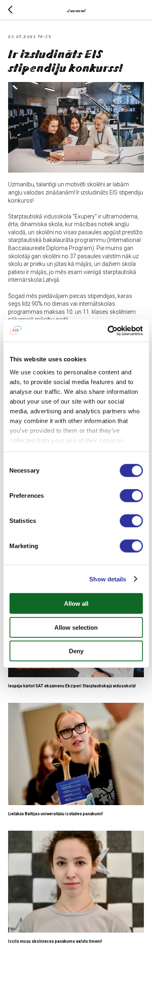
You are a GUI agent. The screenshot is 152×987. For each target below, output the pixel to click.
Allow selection (76, 627)
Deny (76, 651)
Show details (107, 578)
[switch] (131, 495)
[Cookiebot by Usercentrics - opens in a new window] (108, 330)
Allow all (76, 603)
